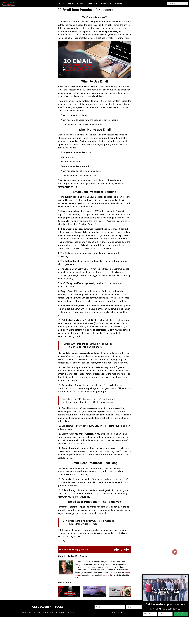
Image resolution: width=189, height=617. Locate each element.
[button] (185, 576)
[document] (94, 308)
